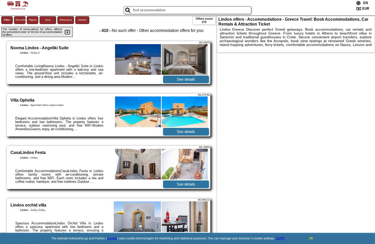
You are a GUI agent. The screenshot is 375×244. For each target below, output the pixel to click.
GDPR (280, 238)
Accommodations (21, 19)
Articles (82, 19)
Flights (32, 19)
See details (186, 79)
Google (112, 238)
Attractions (65, 19)
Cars (48, 19)
